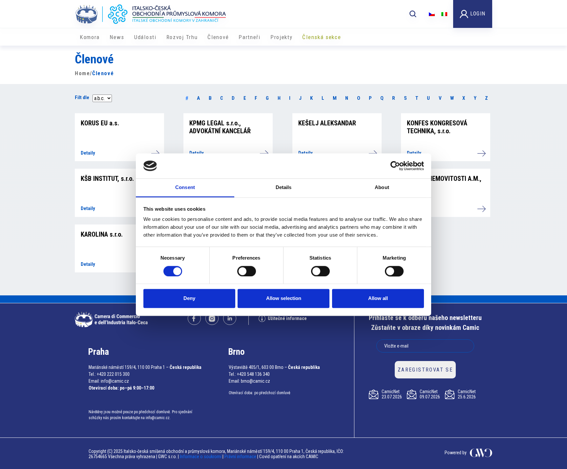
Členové (218, 37)
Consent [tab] (185, 187)
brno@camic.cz (255, 381)
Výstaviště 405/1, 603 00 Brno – (258, 367)
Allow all (378, 298)
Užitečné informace (287, 318)
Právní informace (240, 456)
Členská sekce (321, 37)
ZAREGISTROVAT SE (425, 370)
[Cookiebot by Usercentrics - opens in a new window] (395, 166)
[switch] (246, 271)
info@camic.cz (115, 381)
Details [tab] (284, 187)
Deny (189, 298)
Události (145, 37)
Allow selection (283, 298)
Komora (90, 37)
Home (82, 73)
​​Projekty (281, 37)
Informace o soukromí (201, 456)
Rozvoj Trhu (182, 37)
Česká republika (185, 367)
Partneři (250, 37)
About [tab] (382, 187)
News (117, 37)
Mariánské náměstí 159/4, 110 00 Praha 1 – (129, 367)
